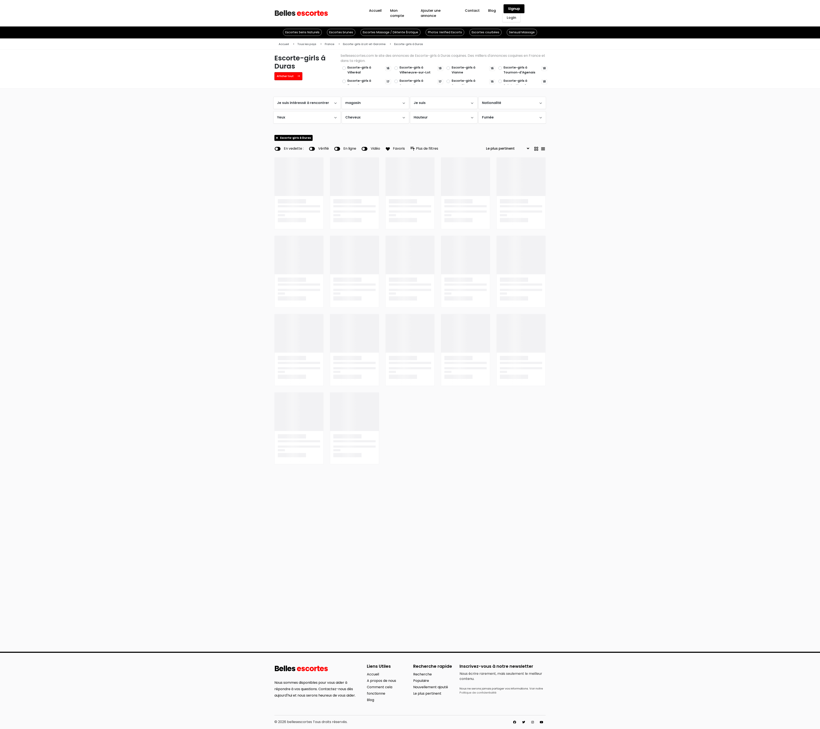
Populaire (421, 680)
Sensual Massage (522, 32)
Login (511, 17)
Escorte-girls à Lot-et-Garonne (364, 44)
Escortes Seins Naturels (302, 32)
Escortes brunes (341, 32)
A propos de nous (381, 680)
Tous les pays (306, 44)
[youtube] (541, 722)
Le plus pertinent (427, 693)
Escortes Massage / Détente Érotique (390, 32)
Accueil (284, 44)
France (329, 44)
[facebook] (514, 722)
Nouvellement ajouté (430, 687)
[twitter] (523, 722)
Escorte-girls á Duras (408, 44)
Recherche (422, 674)
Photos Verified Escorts (445, 32)
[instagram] (532, 722)
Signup (514, 8)
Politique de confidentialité (478, 692)
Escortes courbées (485, 32)
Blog (370, 699)
